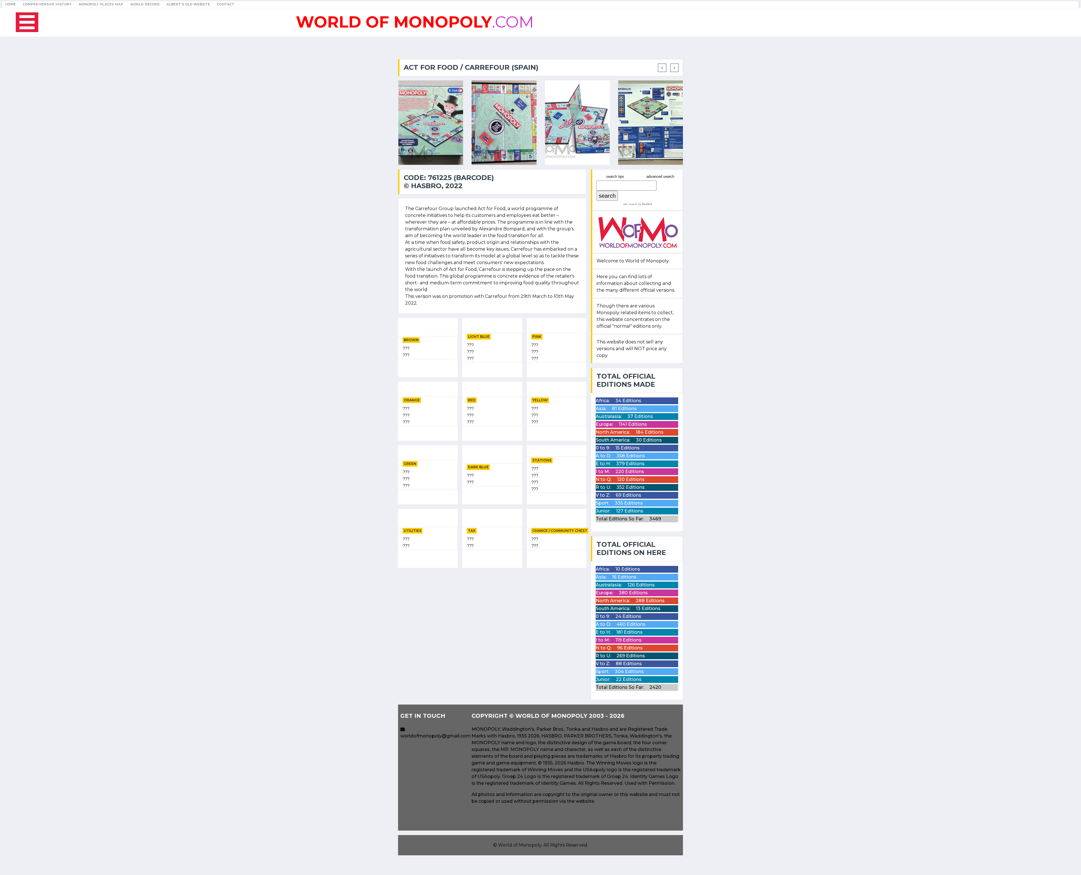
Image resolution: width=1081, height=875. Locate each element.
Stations (541, 460)
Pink (536, 336)
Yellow (540, 400)
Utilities (412, 530)
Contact (225, 4)
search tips (615, 176)
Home (10, 4)
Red (471, 400)
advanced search (660, 176)
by (644, 204)
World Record (145, 4)
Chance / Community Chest (559, 530)
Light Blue (479, 336)
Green (410, 464)
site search (630, 204)
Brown (411, 340)
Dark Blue (478, 467)
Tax (471, 530)
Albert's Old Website (188, 4)
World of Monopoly (519, 845)
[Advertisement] (492, 611)
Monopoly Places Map (101, 4)
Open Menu (27, 22)
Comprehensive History (47, 4)
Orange (412, 400)
